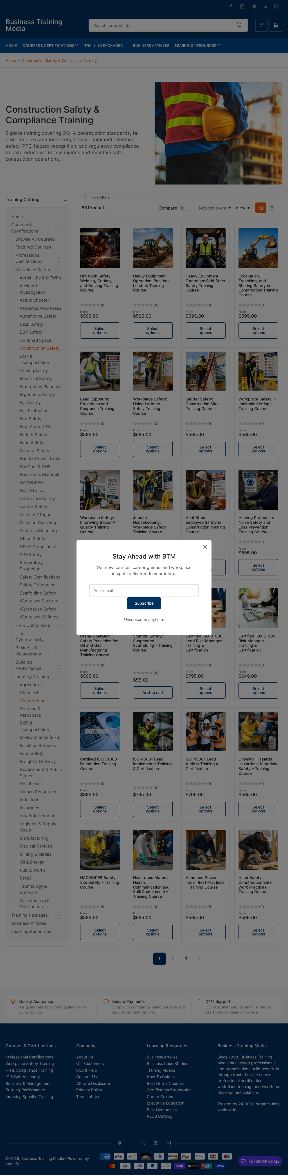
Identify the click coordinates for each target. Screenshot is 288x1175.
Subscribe (144, 603)
